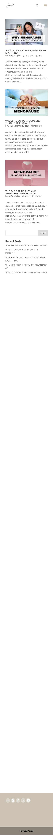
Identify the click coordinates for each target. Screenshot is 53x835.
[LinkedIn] (7, 800)
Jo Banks (12, 55)
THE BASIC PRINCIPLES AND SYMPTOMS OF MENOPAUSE (20, 192)
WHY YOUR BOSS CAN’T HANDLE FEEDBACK (26, 273)
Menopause (36, 55)
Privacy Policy (26, 831)
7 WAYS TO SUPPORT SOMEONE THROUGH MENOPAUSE (22, 122)
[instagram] (13, 800)
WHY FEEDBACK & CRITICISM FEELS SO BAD (26, 245)
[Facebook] (18, 800)
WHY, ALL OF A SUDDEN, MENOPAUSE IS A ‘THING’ (25, 51)
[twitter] (23, 800)
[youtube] (28, 800)
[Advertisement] (26, 305)
